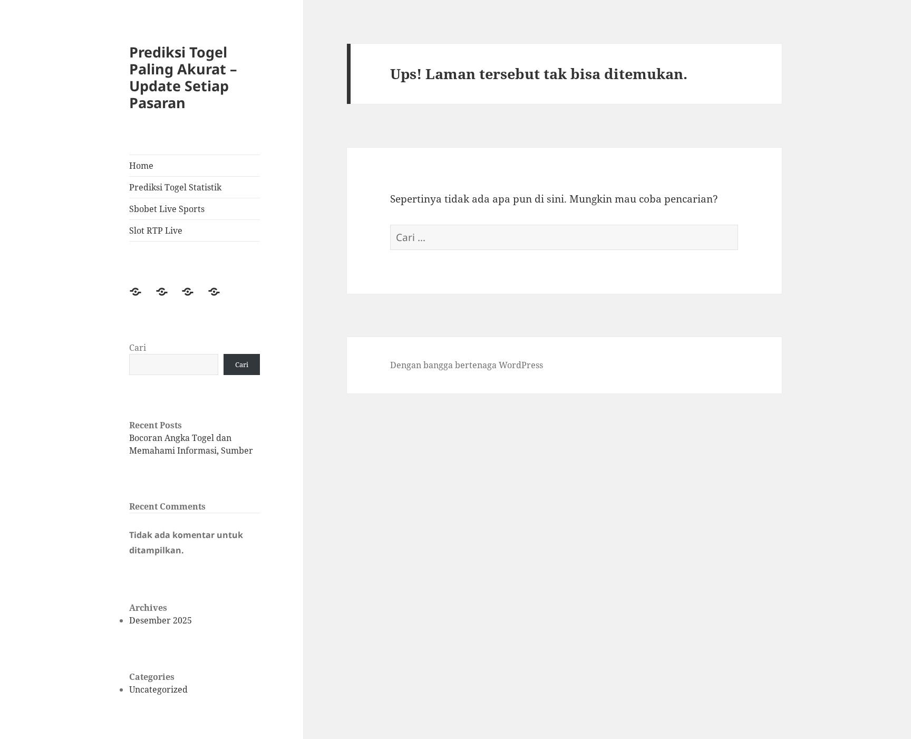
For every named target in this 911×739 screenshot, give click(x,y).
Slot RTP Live (155, 230)
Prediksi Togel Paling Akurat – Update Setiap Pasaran (183, 77)
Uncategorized (158, 689)
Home (141, 165)
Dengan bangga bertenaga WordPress (466, 365)
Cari (137, 347)
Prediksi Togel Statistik (175, 187)
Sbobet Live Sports (167, 209)
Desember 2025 (160, 620)
